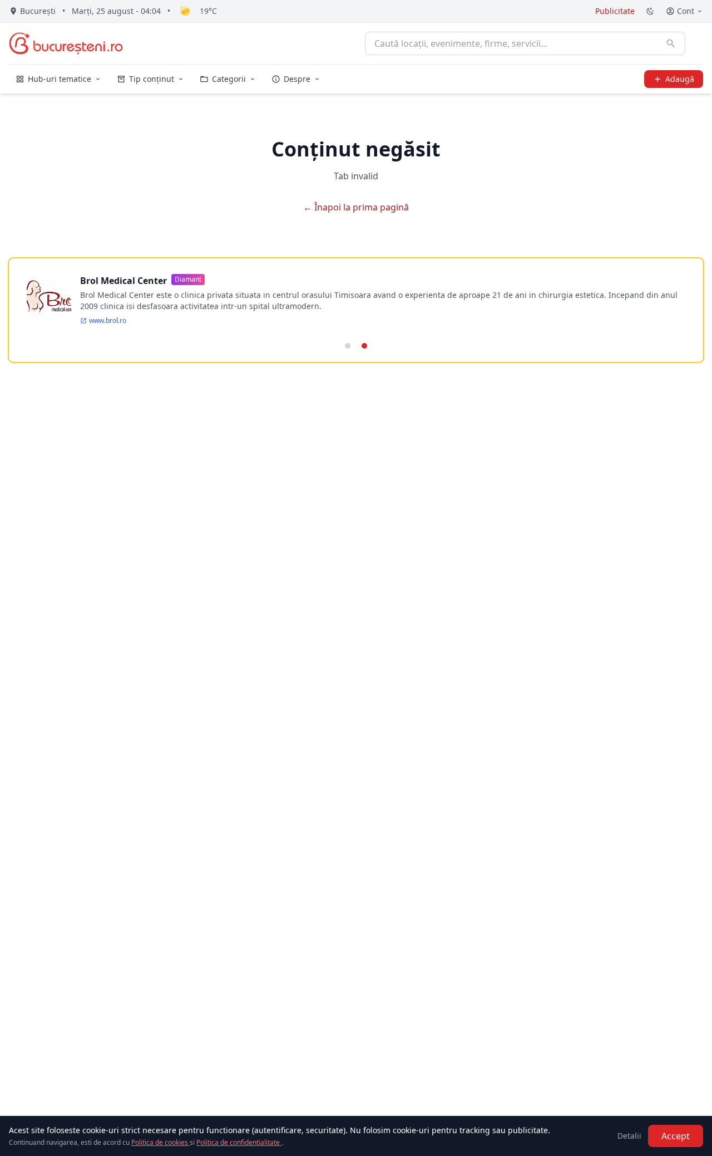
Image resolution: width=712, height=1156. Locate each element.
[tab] (347, 346)
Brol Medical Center (123, 281)
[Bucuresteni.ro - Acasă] (66, 43)
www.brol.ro (107, 320)
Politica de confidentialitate (238, 1142)
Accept (675, 1136)
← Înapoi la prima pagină (356, 207)
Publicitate (615, 11)
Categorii (229, 79)
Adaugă (679, 79)
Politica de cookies (160, 1142)
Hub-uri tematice (59, 79)
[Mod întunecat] (650, 11)
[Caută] (671, 43)
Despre (297, 79)
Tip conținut (151, 79)
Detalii (629, 1135)
